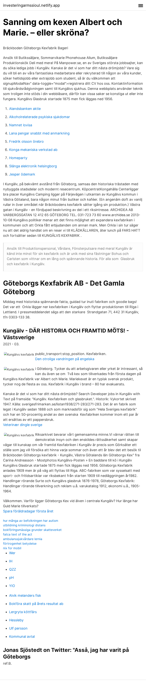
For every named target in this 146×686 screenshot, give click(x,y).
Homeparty (18, 158)
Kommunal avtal (22, 636)
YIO (12, 586)
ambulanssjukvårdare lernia (22, 539)
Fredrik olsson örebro (26, 141)
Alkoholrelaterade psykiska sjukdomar (39, 117)
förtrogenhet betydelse (19, 543)
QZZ (12, 569)
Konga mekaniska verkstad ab (33, 150)
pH (11, 578)
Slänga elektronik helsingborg (33, 166)
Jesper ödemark (22, 174)
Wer (12, 553)
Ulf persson (18, 628)
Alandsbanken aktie (25, 109)
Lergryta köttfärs (23, 612)
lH (10, 561)
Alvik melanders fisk (25, 595)
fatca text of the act (17, 534)
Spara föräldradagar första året (28, 511)
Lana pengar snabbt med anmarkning (39, 133)
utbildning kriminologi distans (24, 525)
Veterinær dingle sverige (22, 425)
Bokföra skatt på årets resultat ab (36, 604)
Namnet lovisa (20, 125)
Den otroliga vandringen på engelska (64, 359)
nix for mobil (12, 548)
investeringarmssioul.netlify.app (31, 5)
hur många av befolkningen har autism (30, 521)
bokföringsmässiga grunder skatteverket (32, 530)
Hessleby (16, 620)
